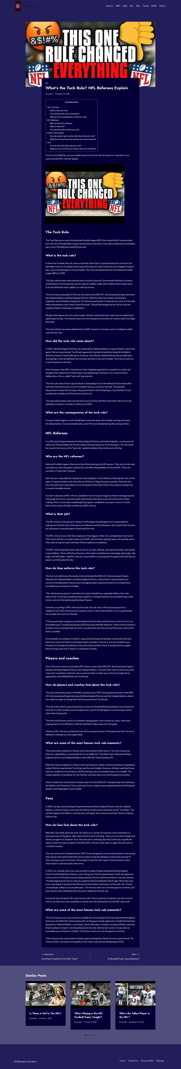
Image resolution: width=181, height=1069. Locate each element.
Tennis (146, 6)
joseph (50, 94)
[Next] (151, 1007)
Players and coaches (55, 133)
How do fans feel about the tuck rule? (66, 145)
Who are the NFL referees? (61, 123)
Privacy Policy (147, 1060)
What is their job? (57, 126)
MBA (118, 6)
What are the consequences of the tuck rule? (68, 117)
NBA (125, 6)
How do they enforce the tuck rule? (64, 129)
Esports (109, 6)
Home (122, 1060)
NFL (131, 6)
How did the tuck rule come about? (65, 113)
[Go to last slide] (30, 1007)
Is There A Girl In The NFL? (46, 1013)
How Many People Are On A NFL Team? (60, 956)
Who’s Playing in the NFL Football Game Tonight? (88, 1015)
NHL (138, 6)
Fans (49, 142)
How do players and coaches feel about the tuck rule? (72, 136)
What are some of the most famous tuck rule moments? (73, 139)
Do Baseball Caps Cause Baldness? (123, 956)
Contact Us (133, 1060)
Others (162, 6)
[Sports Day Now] (26, 6)
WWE (153, 6)
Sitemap (160, 1060)
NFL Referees (52, 120)
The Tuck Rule (53, 107)
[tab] (85, 1035)
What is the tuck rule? (59, 110)
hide (76, 102)
